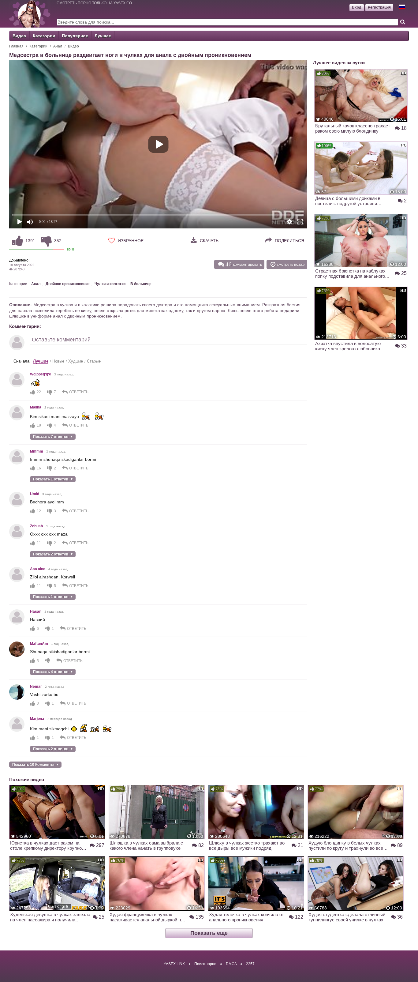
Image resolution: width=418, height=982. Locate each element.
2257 (250, 964)
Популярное (75, 35)
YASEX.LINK (174, 964)
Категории (44, 35)
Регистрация (379, 7)
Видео (19, 35)
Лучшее (103, 35)
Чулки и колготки (110, 284)
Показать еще (209, 933)
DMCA (231, 964)
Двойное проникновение (68, 284)
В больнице (140, 284)
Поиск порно (205, 964)
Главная (16, 46)
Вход (356, 7)
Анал (57, 46)
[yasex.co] (29, 14)
